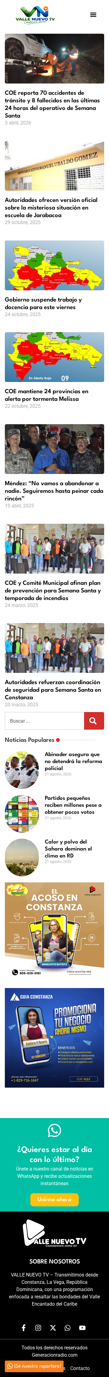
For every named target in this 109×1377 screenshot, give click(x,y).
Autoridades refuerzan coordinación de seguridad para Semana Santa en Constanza (53, 690)
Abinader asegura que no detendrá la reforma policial (73, 761)
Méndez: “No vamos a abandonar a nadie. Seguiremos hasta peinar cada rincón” (54, 491)
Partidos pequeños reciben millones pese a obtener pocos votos (73, 805)
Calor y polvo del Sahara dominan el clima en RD (68, 849)
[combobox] (44, 721)
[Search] (94, 721)
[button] (93, 14)
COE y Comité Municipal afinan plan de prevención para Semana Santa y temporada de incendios (53, 591)
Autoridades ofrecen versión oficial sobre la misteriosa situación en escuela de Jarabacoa (51, 208)
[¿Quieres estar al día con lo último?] (54, 1130)
